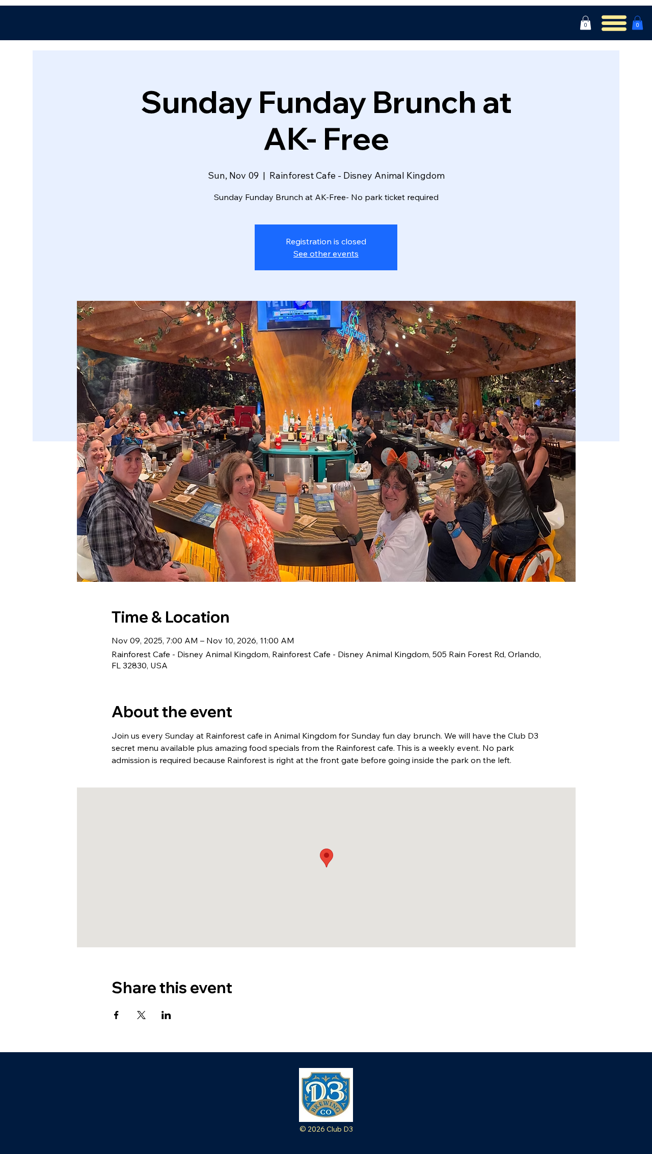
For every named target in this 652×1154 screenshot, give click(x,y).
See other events (326, 253)
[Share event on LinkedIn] (166, 1015)
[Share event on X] (141, 1015)
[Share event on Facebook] (116, 1015)
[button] (585, 23)
